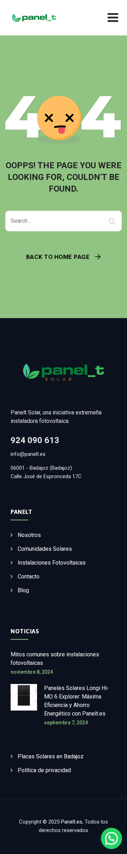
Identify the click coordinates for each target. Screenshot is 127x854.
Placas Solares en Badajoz (51, 756)
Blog (23, 590)
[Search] (113, 221)
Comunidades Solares (45, 548)
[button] (111, 838)
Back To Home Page (58, 256)
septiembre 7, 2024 (66, 722)
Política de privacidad (44, 770)
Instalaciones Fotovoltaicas (52, 562)
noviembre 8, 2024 (32, 672)
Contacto (29, 576)
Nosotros (29, 535)
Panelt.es (71, 822)
